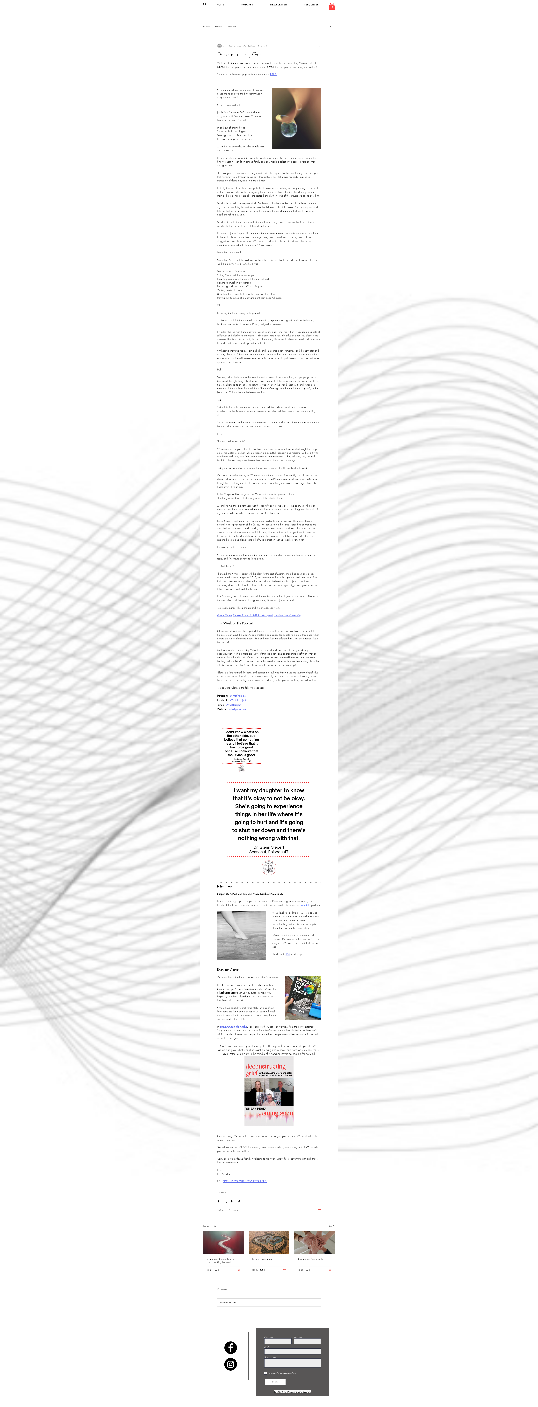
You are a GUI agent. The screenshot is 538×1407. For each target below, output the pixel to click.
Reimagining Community (310, 1258)
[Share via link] (239, 1201)
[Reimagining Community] (314, 1242)
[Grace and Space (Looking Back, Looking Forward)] (223, 1242)
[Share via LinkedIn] (232, 1201)
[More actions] (319, 45)
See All (332, 1225)
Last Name (298, 1337)
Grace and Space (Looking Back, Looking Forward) (221, 1260)
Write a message (270, 1357)
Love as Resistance (262, 1258)
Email (266, 1347)
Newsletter (231, 26)
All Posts (206, 26)
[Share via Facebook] (218, 1201)
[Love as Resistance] (269, 1242)
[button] (332, 6)
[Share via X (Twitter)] (225, 1201)
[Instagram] (230, 1364)
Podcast (218, 26)
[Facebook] (230, 1347)
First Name (268, 1337)
